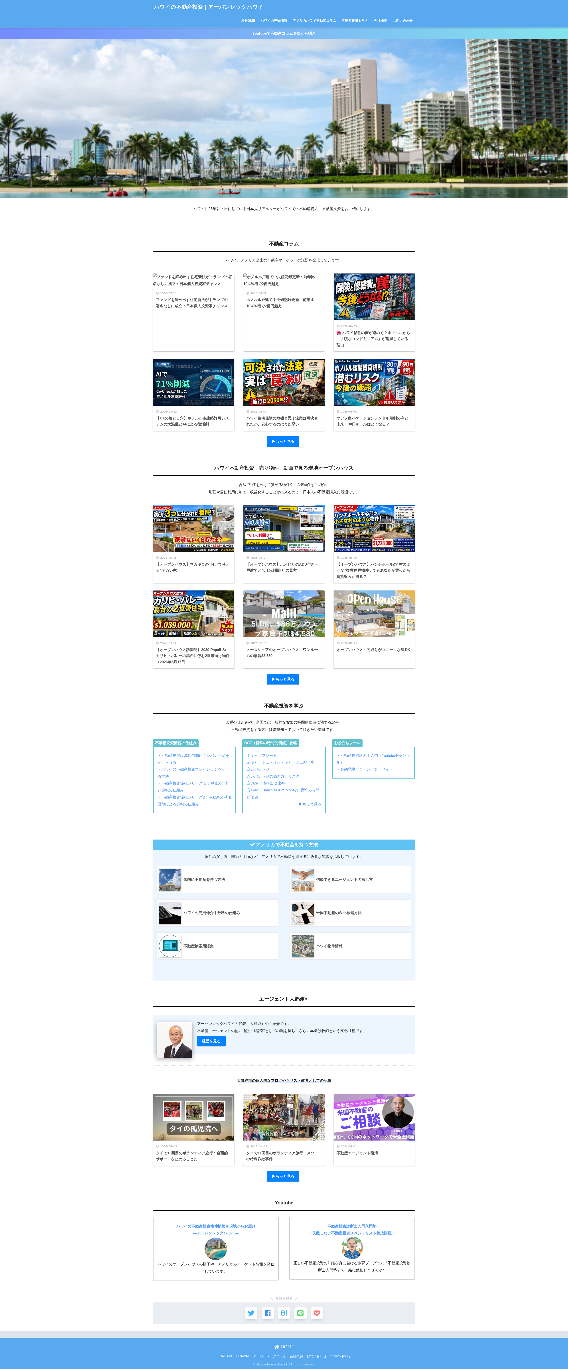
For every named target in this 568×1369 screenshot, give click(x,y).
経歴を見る (211, 1041)
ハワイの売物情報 (274, 20)
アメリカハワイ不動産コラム (314, 20)
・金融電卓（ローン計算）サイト (365, 769)
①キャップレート (262, 755)
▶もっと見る (283, 441)
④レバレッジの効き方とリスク (273, 776)
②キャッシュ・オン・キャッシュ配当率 (281, 762)
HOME (250, 20)
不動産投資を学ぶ (355, 20)
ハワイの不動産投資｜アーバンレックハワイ (209, 7)
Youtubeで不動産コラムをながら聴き (284, 33)
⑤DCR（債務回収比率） (268, 783)
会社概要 (380, 20)
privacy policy (341, 1356)
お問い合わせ (403, 20)
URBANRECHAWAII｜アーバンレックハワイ (252, 1356)
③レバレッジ (258, 769)
